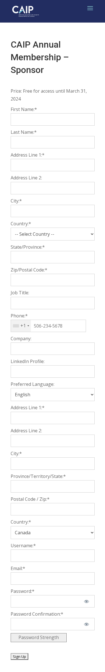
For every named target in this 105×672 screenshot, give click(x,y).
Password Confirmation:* (37, 614)
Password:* (22, 591)
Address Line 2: (26, 178)
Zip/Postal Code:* (29, 270)
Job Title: (20, 293)
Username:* (23, 545)
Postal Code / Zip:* (30, 499)
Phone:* (19, 316)
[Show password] (86, 601)
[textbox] (48, 326)
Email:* (18, 568)
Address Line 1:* (28, 155)
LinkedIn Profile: (28, 361)
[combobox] (21, 326)
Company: (21, 338)
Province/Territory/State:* (38, 476)
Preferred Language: (32, 384)
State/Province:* (28, 247)
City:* (16, 201)
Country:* (21, 224)
